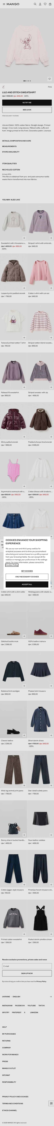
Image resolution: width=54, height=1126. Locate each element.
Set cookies (27, 571)
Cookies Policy (12, 565)
